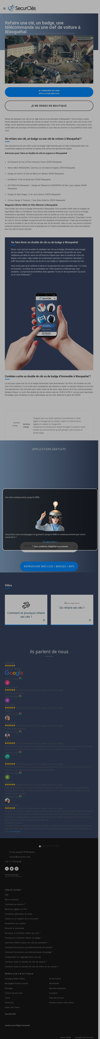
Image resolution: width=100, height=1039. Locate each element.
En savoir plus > (50, 541)
